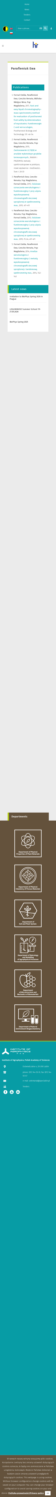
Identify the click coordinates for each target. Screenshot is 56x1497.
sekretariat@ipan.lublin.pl (39, 1081)
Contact (27, 20)
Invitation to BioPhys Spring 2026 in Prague (26, 297)
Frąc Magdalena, (29, 180)
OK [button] (48, 1493)
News (27, 9)
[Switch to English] (11, 29)
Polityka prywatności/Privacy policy (26, 1493)
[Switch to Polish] (11, 33)
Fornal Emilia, (20, 95)
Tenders (27, 15)
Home (27, 4)
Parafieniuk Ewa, (22, 177)
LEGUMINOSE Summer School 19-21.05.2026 (25, 310)
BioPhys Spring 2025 (19, 322)
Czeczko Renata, (26, 98)
